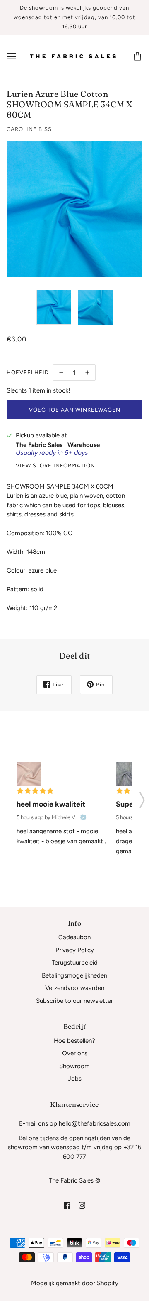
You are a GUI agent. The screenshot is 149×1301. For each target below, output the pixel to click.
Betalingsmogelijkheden (74, 975)
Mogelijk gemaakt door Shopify (74, 1283)
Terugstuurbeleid (75, 962)
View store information (55, 466)
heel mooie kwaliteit (51, 804)
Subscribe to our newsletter (74, 1001)
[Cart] (138, 56)
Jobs (75, 1078)
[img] (67, 1205)
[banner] (73, 55)
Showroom (74, 1066)
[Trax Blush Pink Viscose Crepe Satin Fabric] (29, 774)
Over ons (74, 1053)
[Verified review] (83, 817)
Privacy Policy (74, 950)
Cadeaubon (74, 937)
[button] (142, 797)
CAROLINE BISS (29, 129)
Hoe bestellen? (74, 1040)
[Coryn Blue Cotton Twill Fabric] (128, 774)
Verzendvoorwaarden (74, 988)
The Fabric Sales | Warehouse (58, 445)
